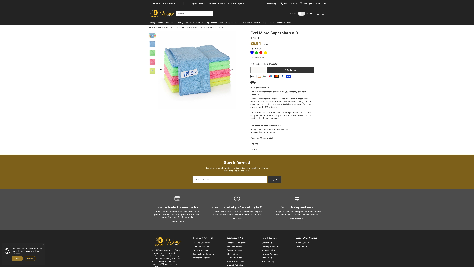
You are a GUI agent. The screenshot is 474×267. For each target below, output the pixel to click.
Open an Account (270, 254)
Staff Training (268, 261)
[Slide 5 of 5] (152, 71)
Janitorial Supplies (200, 246)
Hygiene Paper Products (203, 254)
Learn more (16, 253)
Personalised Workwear (237, 242)
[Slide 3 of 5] (152, 53)
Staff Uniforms (233, 254)
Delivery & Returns (270, 246)
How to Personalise (235, 261)
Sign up (274, 179)
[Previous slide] (160, 70)
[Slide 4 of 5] (152, 62)
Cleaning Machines (200, 250)
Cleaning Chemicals (201, 242)
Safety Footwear (234, 250)
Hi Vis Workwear (234, 257)
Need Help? (271, 3)
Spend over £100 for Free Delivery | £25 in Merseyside (218, 3)
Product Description (259, 87)
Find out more (177, 221)
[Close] (43, 245)
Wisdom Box (267, 257)
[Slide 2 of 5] (152, 44)
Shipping (254, 143)
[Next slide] (233, 70)
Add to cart (292, 70)
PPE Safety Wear (234, 246)
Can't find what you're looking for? (237, 207)
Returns (253, 149)
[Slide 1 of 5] (152, 35)
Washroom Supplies (201, 257)
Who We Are (301, 246)
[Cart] (323, 13)
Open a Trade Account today (177, 207)
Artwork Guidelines (235, 265)
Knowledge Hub (269, 250)
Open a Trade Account (164, 3)
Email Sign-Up (302, 242)
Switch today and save (296, 207)
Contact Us (237, 218)
